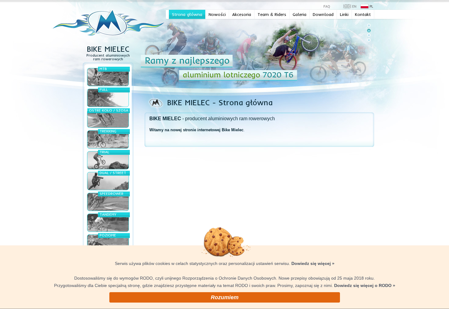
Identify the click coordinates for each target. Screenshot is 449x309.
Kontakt (363, 14)
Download (323, 14)
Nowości (217, 14)
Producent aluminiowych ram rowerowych (108, 54)
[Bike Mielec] (109, 22)
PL (371, 6)
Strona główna (187, 14)
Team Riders (271, 14)
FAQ (326, 6)
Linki (344, 14)
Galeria (299, 14)
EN (354, 6)
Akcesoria (241, 14)
